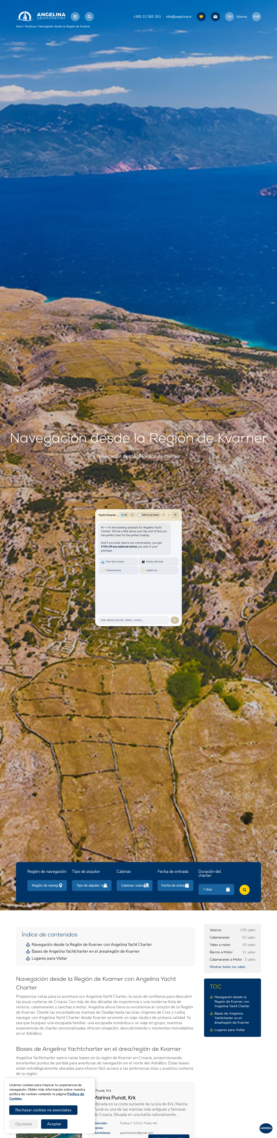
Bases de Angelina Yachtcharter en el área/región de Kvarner (86, 951)
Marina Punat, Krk (114, 1097)
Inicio (19, 26)
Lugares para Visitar (49, 958)
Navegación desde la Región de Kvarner (64, 26)
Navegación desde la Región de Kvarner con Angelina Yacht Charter (92, 944)
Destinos (30, 26)
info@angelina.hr (179, 16)
